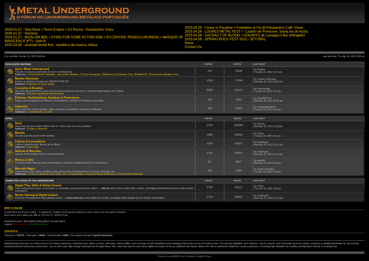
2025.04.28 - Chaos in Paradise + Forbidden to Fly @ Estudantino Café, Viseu (244, 27)
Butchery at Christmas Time (118, 74)
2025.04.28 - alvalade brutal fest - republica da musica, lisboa (51, 45)
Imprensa (21, 106)
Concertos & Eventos (29, 88)
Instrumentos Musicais (131, 174)
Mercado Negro (25, 168)
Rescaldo (34, 147)
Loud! (49, 111)
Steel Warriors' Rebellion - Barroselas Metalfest (54, 74)
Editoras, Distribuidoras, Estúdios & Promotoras (47, 97)
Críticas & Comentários (30, 141)
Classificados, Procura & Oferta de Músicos (92, 174)
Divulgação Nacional (18, 64)
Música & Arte (24, 159)
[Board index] (69, 20)
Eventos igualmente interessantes (46, 93)
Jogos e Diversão (38, 128)
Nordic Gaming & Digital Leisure (36, 194)
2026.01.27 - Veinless (21, 33)
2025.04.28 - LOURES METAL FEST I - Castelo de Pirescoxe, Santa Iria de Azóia (246, 31)
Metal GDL (142, 74)
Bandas (20, 132)
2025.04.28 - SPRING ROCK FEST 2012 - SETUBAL (225, 39)
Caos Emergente (91, 74)
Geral (9, 118)
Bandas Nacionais (27, 78)
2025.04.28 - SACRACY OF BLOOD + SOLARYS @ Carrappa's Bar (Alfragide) (245, 35)
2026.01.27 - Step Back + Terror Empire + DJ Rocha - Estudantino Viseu (59, 29)
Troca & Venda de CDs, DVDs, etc (48, 174)
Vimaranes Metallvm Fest (165, 74)
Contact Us (193, 47)
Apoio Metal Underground (32, 68)
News (189, 43)
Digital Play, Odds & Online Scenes (38, 185)
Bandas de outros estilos (41, 84)
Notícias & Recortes (28, 151)
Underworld (36, 111)
